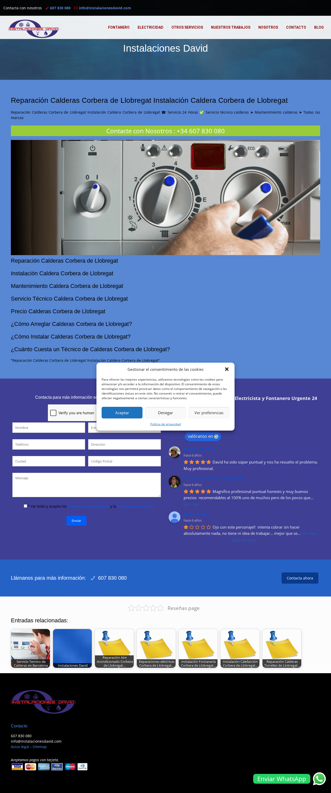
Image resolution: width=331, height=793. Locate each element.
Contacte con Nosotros (139, 131)
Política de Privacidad (135, 506)
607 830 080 (60, 7)
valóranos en (200, 436)
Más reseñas (244, 540)
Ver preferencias (208, 412)
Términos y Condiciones (88, 506)
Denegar (165, 412)
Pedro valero (196, 514)
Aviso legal (20, 746)
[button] (226, 369)
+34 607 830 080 (201, 131)
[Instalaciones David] (34, 29)
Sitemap (40, 746)
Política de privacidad (165, 424)
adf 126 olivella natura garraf (214, 478)
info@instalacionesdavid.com (105, 7)
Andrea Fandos (199, 449)
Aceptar (122, 412)
